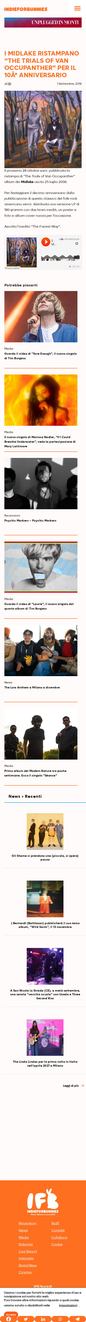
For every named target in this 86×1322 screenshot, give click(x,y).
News (23, 1230)
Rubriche (26, 1244)
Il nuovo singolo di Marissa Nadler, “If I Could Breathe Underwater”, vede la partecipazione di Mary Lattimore (40, 442)
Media (24, 1237)
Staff (55, 1223)
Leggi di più (71, 1085)
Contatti (58, 1230)
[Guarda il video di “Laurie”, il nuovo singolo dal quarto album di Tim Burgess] (41, 567)
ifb (9, 83)
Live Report (28, 1251)
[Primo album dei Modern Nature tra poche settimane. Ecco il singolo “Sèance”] (41, 734)
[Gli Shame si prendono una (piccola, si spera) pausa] (45, 831)
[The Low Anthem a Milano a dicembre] (41, 650)
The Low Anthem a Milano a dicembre (32, 687)
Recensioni (28, 1223)
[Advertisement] (43, 1134)
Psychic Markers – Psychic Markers (30, 520)
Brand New (28, 1265)
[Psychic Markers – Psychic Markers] (41, 483)
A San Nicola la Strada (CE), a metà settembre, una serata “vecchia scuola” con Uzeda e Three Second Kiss (45, 994)
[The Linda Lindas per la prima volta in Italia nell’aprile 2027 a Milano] (45, 1037)
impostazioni (68, 1305)
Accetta (11, 1315)
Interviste (26, 1258)
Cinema (25, 1272)
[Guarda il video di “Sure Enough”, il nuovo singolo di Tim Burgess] (41, 316)
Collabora (59, 1237)
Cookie (57, 1244)
